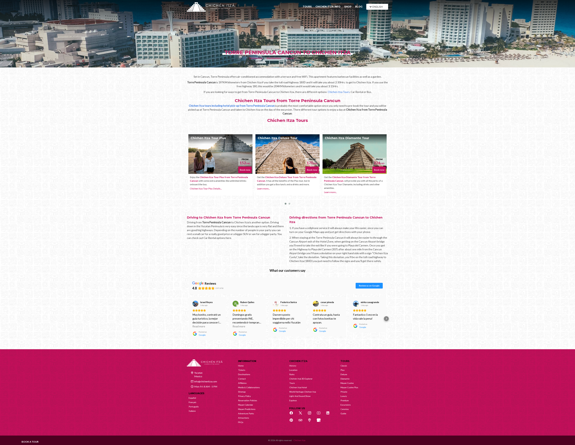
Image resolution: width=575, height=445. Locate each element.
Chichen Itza (255, 58)
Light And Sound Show (300, 396)
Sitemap (242, 391)
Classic (344, 365)
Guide (343, 413)
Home (241, 365)
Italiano (192, 411)
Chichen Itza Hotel (298, 387)
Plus (343, 370)
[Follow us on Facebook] (292, 414)
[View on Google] (195, 304)
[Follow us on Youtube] (320, 414)
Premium (345, 400)
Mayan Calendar (245, 404)
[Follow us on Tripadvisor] (302, 421)
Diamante (345, 378)
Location (293, 370)
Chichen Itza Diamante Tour (280, 138)
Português (194, 406)
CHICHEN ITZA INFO (328, 6)
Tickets (241, 370)
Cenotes (345, 409)
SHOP (347, 6)
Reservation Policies (247, 400)
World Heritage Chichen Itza (302, 391)
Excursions (346, 404)
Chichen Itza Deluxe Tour (210, 138)
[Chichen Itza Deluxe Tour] (220, 154)
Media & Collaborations (249, 387)
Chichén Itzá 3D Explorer (301, 378)
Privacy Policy (244, 396)
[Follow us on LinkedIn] (329, 414)
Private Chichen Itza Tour (345, 138)
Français (192, 402)
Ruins (292, 374)
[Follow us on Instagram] (311, 414)
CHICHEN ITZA (298, 361)
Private (344, 391)
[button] (188, 318)
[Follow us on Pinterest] (292, 421)
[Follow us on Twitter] (302, 414)
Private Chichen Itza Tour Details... (341, 195)
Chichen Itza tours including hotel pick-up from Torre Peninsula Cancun (232, 105)
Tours (292, 383)
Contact (242, 378)
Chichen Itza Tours (339, 92)
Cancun (290, 58)
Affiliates (242, 383)
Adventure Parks (246, 413)
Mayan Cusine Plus (349, 387)
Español (192, 398)
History (292, 365)
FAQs (240, 422)
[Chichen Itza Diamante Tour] (287, 154)
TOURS (307, 6)
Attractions (243, 418)
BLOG (359, 6)
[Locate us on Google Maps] (311, 421)
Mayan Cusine (347, 383)
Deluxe (344, 374)
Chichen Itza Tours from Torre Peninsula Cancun (287, 100)
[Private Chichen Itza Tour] (355, 154)
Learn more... (196, 188)
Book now (245, 169)
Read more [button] (198, 326)
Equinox (293, 400)
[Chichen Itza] (210, 7)
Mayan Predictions (246, 409)
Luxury (344, 396)
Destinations (274, 58)
